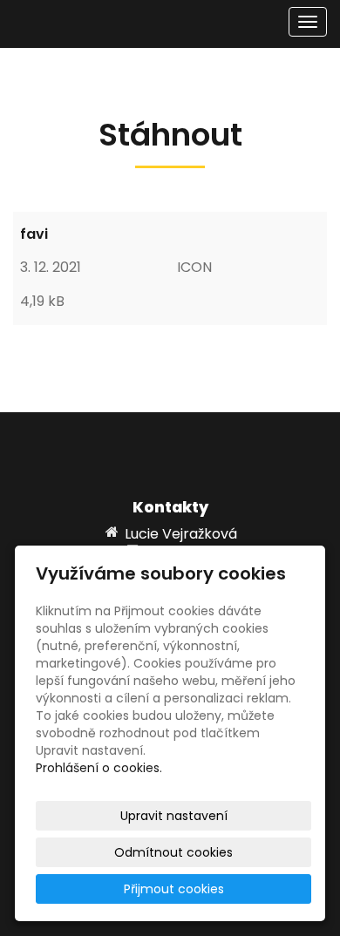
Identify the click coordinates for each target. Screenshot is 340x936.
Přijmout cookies (174, 889)
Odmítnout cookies (173, 852)
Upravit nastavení (174, 815)
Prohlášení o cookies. (99, 768)
